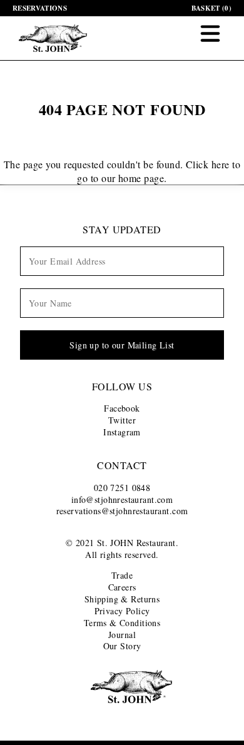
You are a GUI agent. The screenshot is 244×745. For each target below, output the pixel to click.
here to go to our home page (158, 171)
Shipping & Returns (122, 599)
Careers (122, 587)
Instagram (122, 432)
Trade (122, 575)
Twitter (122, 420)
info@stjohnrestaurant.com (122, 499)
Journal (122, 635)
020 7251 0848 (122, 488)
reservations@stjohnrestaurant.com (122, 511)
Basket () (211, 8)
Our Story (122, 646)
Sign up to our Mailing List (121, 345)
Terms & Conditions (122, 623)
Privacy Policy (122, 611)
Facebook (122, 408)
